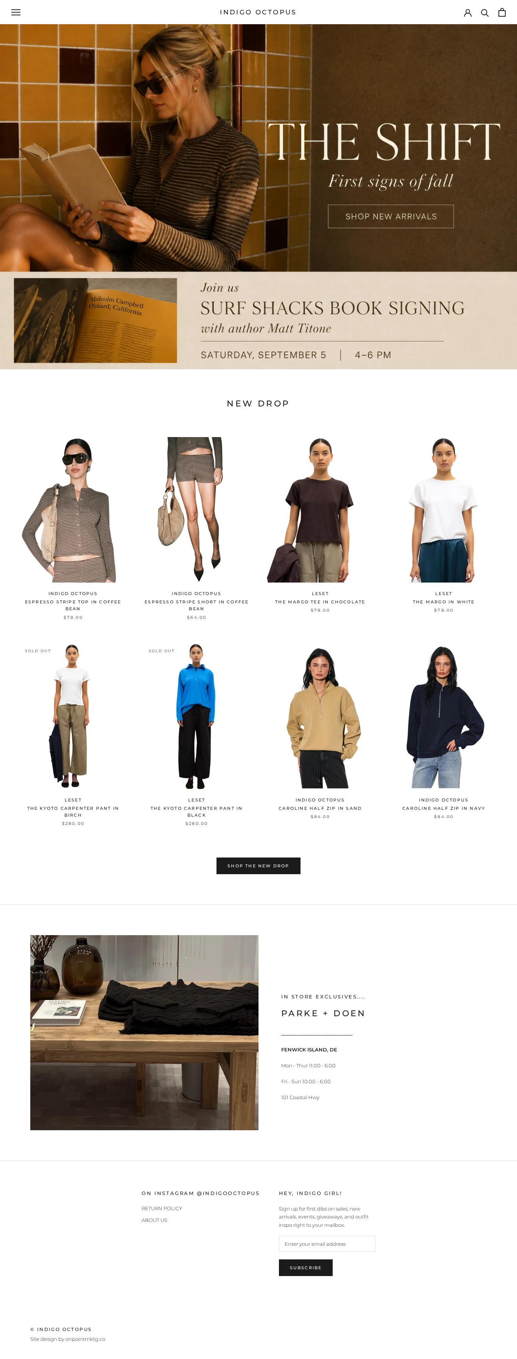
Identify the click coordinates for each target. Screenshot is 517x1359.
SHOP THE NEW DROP (258, 866)
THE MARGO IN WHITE (444, 602)
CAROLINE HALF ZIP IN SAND (320, 808)
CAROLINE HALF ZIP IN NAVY (443, 808)
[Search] (485, 12)
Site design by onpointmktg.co (67, 1339)
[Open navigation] (15, 12)
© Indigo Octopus (61, 1329)
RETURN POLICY (162, 1208)
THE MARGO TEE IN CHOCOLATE (320, 602)
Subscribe (306, 1267)
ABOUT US (154, 1220)
